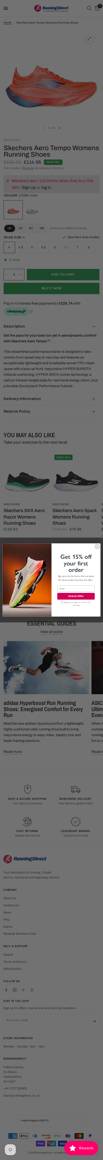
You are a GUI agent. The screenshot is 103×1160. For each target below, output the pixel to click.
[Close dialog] (97, 546)
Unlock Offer (76, 596)
